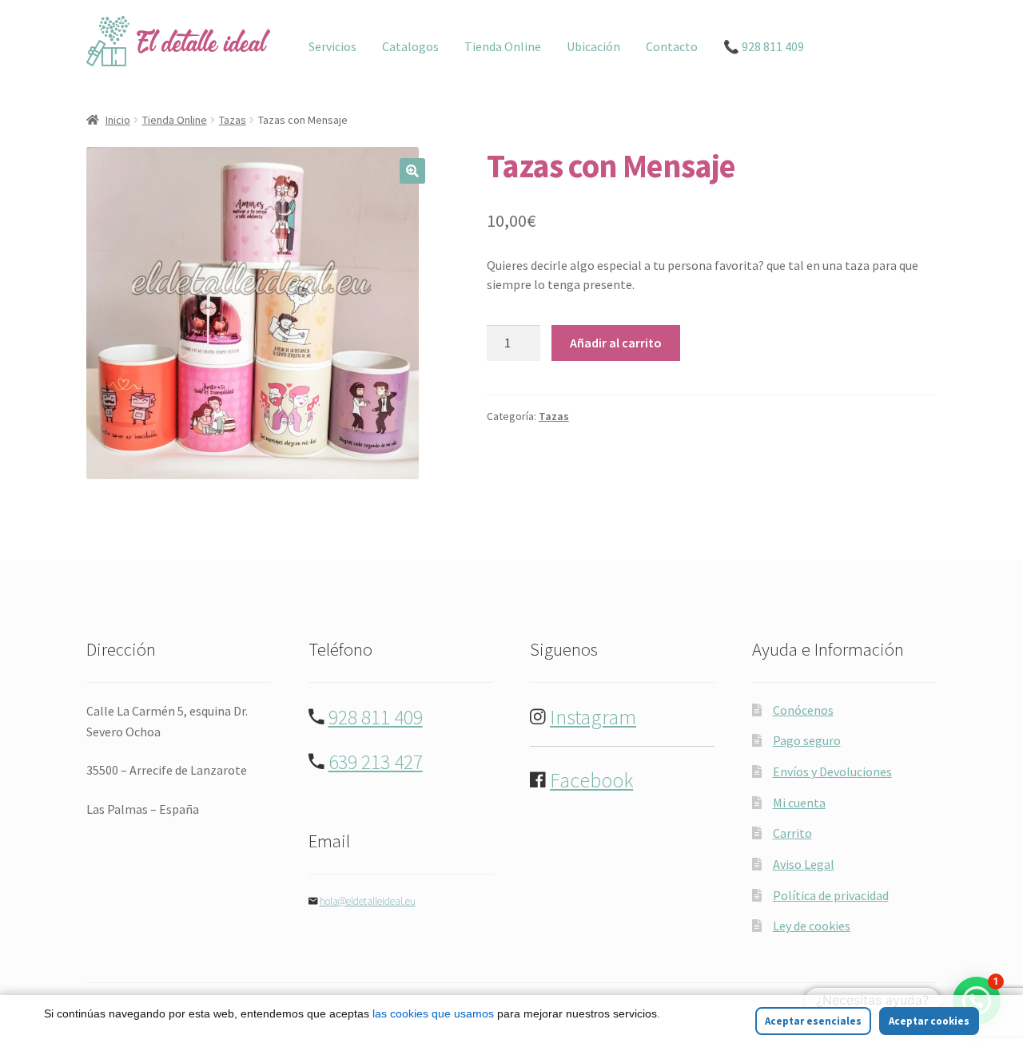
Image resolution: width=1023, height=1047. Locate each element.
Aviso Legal (803, 864)
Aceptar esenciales (813, 1021)
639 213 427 (375, 762)
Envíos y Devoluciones (832, 771)
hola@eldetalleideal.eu (368, 901)
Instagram (593, 717)
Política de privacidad (831, 895)
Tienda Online (502, 46)
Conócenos (803, 710)
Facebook (591, 780)
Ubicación (593, 46)
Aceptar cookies (929, 1021)
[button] (412, 171)
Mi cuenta (799, 803)
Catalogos (410, 46)
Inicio (117, 120)
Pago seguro (807, 740)
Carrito (792, 833)
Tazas (232, 120)
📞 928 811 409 (763, 46)
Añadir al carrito (616, 343)
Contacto (672, 46)
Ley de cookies (811, 926)
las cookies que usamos (433, 1013)
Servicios (332, 46)
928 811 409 (375, 717)
